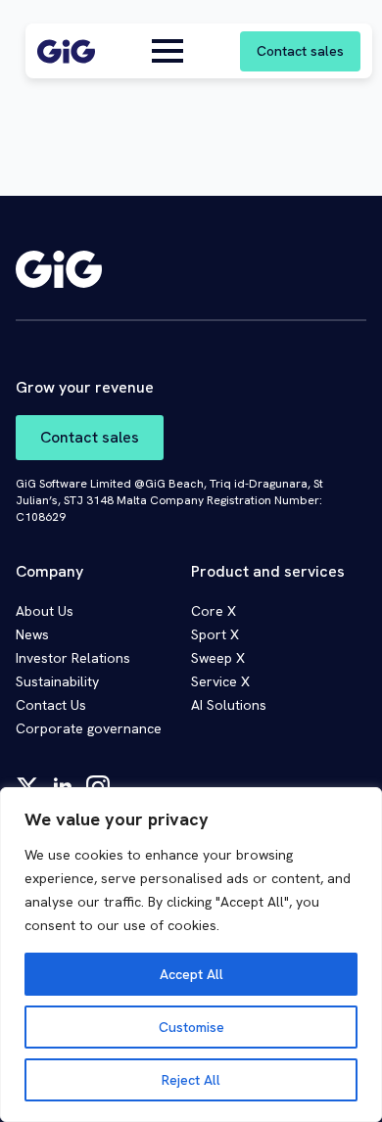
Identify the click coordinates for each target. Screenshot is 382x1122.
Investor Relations (73, 658)
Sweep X (218, 658)
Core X (213, 611)
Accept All (191, 974)
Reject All (191, 1080)
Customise (191, 1027)
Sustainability (57, 681)
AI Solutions (228, 705)
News (32, 634)
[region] (191, 954)
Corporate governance (89, 728)
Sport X (215, 634)
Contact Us (51, 705)
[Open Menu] (167, 51)
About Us (44, 611)
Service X (220, 681)
